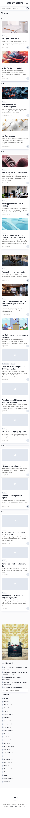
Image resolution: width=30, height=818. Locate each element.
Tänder (6, 781)
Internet (6, 743)
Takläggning (7, 778)
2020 (2, 445)
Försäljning (7, 724)
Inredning (6, 740)
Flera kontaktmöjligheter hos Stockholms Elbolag (14, 401)
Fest (5, 711)
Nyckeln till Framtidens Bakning (13, 687)
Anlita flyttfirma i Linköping (13, 68)
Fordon (6, 717)
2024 (2, 18)
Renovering (7, 762)
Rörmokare (7, 768)
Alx (24, 806)
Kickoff (6, 749)
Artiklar (6, 701)
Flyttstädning (5, 363)
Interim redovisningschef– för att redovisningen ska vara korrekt (14, 303)
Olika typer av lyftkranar (12, 466)
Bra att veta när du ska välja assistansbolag (13, 533)
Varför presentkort (9, 136)
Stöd (5, 775)
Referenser (7, 759)
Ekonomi (6, 708)
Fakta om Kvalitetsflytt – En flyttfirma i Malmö (13, 368)
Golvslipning (7, 730)
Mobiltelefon (7, 752)
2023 (2, 84)
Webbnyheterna (15, 3)
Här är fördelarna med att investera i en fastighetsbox (13, 236)
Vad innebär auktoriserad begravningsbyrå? (12, 596)
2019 (2, 511)
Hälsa (5, 733)
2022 (2, 152)
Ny (5, 756)
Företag (4, 35)
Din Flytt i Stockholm (10, 39)
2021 (2, 251)
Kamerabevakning (9, 746)
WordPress (14, 806)
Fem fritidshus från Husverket (14, 172)
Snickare (6, 772)
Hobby (6, 736)
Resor (5, 765)
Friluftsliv (6, 727)
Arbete (6, 698)
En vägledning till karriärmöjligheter (9, 105)
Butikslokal (7, 704)
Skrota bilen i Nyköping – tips (14, 432)
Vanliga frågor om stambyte (13, 272)
